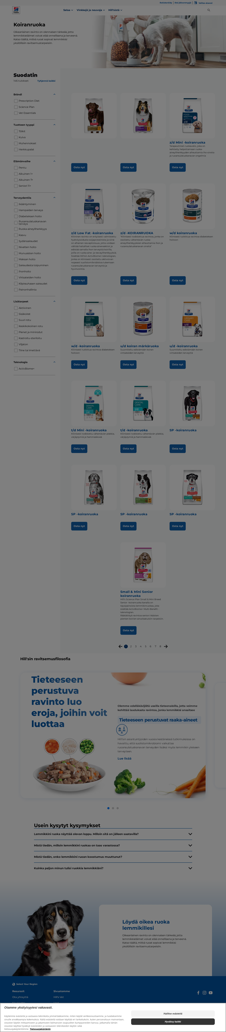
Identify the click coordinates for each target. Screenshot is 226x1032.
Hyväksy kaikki (173, 1021)
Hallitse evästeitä (173, 1013)
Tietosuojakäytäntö (40, 1029)
